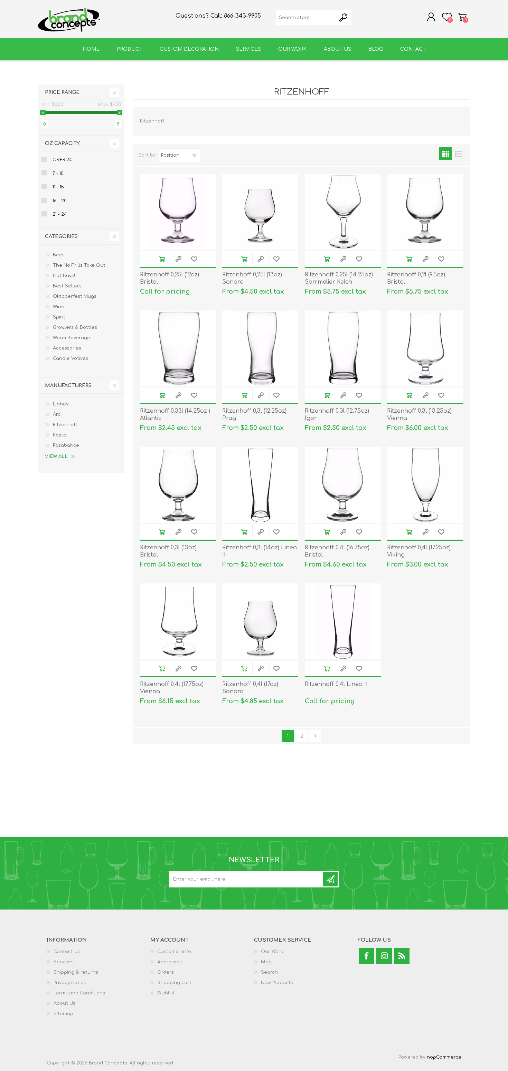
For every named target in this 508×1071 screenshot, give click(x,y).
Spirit (59, 317)
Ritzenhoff (65, 424)
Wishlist (166, 993)
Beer (58, 255)
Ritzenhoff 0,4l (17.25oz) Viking (419, 551)
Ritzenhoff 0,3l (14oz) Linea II (259, 551)
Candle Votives (70, 358)
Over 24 (62, 159)
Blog (266, 962)
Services (64, 962)
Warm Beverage (71, 337)
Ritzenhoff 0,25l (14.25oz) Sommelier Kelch (339, 278)
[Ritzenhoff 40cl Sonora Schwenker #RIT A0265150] (260, 621)
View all (56, 456)
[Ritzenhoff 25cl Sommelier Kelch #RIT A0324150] (343, 212)
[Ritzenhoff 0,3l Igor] (343, 348)
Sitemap (63, 1013)
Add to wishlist (194, 259)
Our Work (272, 951)
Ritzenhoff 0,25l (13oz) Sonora (252, 278)
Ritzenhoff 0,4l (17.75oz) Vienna (172, 688)
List (458, 153)
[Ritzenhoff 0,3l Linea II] (260, 485)
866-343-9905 (242, 16)
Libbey (60, 404)
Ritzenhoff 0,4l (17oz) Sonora (250, 688)
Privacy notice (70, 982)
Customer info (174, 951)
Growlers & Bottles (75, 327)
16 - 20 (60, 200)
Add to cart (162, 259)
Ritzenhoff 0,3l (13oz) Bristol (168, 551)
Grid (445, 153)
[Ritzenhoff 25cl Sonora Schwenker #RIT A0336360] (260, 212)
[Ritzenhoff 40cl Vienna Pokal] (178, 621)
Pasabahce (66, 445)
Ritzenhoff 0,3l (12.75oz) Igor (337, 414)
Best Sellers (67, 286)
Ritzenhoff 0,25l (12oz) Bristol (169, 278)
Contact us (67, 951)
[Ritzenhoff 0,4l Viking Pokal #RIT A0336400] (425, 485)
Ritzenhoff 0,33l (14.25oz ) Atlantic (175, 414)
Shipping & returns (76, 972)
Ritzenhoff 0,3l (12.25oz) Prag (254, 414)
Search (269, 972)
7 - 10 (58, 173)
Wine (58, 306)
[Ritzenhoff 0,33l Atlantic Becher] (178, 348)
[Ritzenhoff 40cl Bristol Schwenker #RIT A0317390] (343, 485)
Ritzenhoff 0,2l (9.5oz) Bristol (416, 278)
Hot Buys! (64, 275)
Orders (165, 972)
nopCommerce (444, 1057)
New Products (277, 982)
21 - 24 (60, 214)
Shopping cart (462, 16)
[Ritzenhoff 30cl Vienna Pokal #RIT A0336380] (425, 348)
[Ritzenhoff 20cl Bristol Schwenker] (425, 212)
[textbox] (306, 17)
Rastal (60, 435)
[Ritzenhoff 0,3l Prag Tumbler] (260, 348)
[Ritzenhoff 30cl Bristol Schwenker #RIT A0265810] (178, 212)
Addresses (169, 962)
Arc (56, 414)
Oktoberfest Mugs (74, 296)
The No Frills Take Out (79, 265)
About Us (64, 1003)
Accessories (67, 348)
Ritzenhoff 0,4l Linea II (336, 684)
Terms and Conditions (79, 993)
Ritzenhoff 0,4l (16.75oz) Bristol (337, 551)
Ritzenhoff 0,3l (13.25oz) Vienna (419, 414)
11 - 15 (58, 187)
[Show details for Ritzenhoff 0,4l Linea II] (343, 621)
